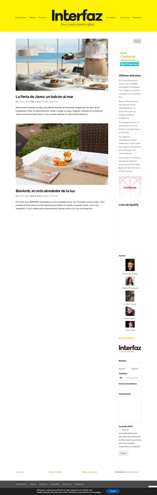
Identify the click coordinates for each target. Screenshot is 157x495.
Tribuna (32, 18)
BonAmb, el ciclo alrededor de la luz (45, 191)
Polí (50, 472)
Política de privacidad (89, 472)
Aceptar (113, 491)
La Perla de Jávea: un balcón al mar (44, 96)
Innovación (125, 18)
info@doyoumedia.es (131, 472)
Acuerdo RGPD (126, 426)
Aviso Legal (20, 472)
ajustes (98, 492)
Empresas (43, 18)
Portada (45, 102)
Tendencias (137, 18)
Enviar (123, 453)
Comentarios (125, 394)
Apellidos (134, 369)
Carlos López (24, 102)
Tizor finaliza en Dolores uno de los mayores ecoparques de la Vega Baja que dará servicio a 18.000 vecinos (130, 164)
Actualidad (110, 18)
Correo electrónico (128, 384)
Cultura (45, 196)
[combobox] (121, 378)
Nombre (123, 361)
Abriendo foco (20, 18)
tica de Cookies (56, 472)
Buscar (137, 41)
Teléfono (123, 373)
